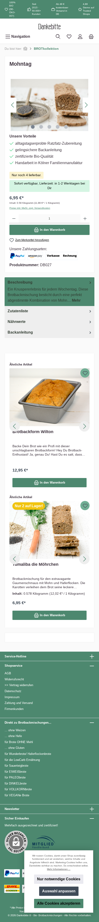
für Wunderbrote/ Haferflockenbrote (28, 754)
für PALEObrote (15, 777)
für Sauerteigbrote (16, 765)
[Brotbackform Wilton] (49, 397)
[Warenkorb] (91, 36)
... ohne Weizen (15, 730)
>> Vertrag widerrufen (19, 685)
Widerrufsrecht (14, 679)
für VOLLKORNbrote (18, 789)
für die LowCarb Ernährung (22, 760)
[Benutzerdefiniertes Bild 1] (43, 842)
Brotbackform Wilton (32, 431)
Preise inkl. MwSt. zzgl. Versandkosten (29, 208)
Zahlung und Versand (19, 703)
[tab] (49, 291)
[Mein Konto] (80, 36)
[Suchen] (58, 36)
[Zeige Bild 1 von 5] (33, 127)
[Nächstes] (86, 105)
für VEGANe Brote (17, 795)
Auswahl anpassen (59, 891)
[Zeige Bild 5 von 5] (66, 127)
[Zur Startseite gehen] (49, 26)
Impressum (12, 697)
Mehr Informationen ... (58, 869)
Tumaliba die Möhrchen (35, 564)
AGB (8, 673)
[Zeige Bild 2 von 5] (41, 127)
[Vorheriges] (12, 105)
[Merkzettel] (69, 36)
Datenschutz (13, 691)
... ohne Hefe (13, 736)
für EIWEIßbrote (15, 771)
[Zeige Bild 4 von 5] (58, 127)
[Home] (25, 48)
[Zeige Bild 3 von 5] (49, 127)
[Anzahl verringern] (14, 218)
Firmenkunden (14, 709)
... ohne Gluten (14, 748)
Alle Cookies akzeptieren (58, 903)
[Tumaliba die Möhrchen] (49, 530)
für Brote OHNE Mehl (19, 742)
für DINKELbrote (15, 783)
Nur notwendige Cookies (58, 879)
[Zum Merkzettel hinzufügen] (85, 373)
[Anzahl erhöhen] (85, 218)
